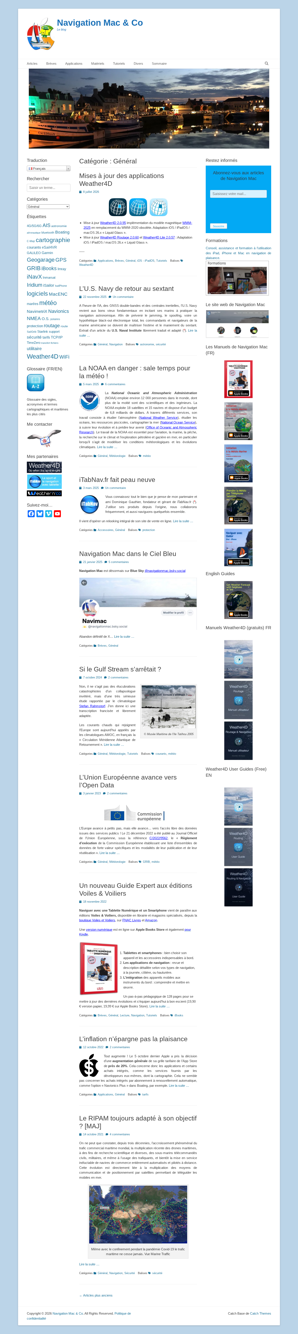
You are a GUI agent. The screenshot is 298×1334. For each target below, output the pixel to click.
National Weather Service (159, 417)
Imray (62, 269)
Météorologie (117, 456)
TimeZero (33, 342)
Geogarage (41, 260)
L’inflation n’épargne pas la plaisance (133, 1038)
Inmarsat (49, 277)
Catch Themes (260, 1313)
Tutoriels (161, 260)
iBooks (179, 1015)
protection (148, 530)
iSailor (48, 285)
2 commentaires (118, 677)
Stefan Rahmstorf (92, 706)
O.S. (46, 319)
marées (32, 304)
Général (130, 260)
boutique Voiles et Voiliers (97, 920)
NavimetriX (37, 311)
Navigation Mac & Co (100, 22)
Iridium (34, 285)
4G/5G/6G (34, 226)
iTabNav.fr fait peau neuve (117, 479)
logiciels (37, 293)
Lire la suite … (107, 447)
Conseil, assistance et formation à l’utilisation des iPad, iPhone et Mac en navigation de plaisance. (238, 253)
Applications (105, 260)
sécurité (161, 344)
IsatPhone (61, 285)
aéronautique (34, 232)
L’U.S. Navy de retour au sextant (126, 288)
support (54, 331)
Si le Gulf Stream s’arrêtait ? (120, 669)
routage (52, 325)
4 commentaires (120, 1134)
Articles (32, 63)
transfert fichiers (49, 343)
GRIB (146, 861)
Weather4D (42, 356)
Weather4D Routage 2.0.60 (119, 237)
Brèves (51, 63)
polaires (55, 319)
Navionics (58, 311)
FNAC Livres (131, 920)
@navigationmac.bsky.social (165, 571)
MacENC (58, 294)
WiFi (64, 357)
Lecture (124, 1015)
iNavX (34, 276)
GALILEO (34, 253)
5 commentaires (119, 562)
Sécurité (129, 1273)
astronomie (147, 344)
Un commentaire (123, 296)
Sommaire (159, 63)
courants (161, 753)
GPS (61, 260)
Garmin (47, 253)
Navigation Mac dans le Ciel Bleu (127, 553)
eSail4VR (49, 247)
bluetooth (47, 232)
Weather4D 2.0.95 (113, 223)
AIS (46, 225)
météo (147, 456)
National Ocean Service (178, 422)
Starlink (42, 331)
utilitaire (34, 348)
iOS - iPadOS (145, 260)
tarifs (145, 1094)
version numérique (99, 929)
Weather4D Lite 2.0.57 (159, 237)
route (64, 326)
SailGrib (31, 331)
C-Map (31, 241)
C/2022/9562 (158, 838)
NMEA (34, 318)
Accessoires (105, 530)
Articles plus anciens (96, 1295)
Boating (62, 232)
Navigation (116, 344)
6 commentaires (115, 384)
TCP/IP (57, 337)
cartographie (53, 240)
